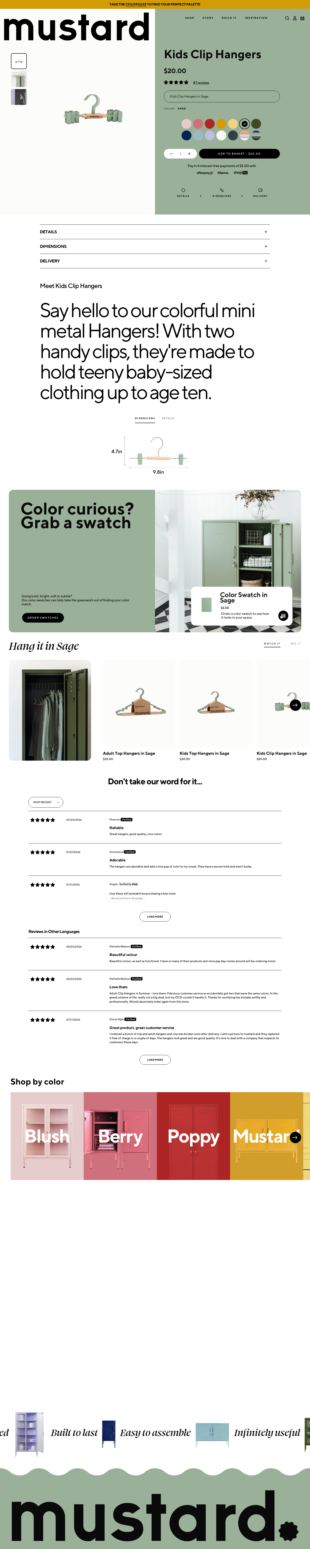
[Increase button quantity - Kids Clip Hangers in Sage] (190, 154)
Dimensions (53, 246)
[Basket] (302, 18)
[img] (42, 820)
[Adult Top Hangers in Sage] (139, 703)
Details (48, 231)
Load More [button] (155, 916)
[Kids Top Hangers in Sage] (216, 703)
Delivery (50, 260)
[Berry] (120, 1136)
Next (295, 705)
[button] (190, 18)
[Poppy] (193, 1136)
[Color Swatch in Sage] (206, 599)
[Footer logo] (155, 1516)
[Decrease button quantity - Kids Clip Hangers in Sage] (170, 154)
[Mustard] (266, 1136)
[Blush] (47, 1136)
